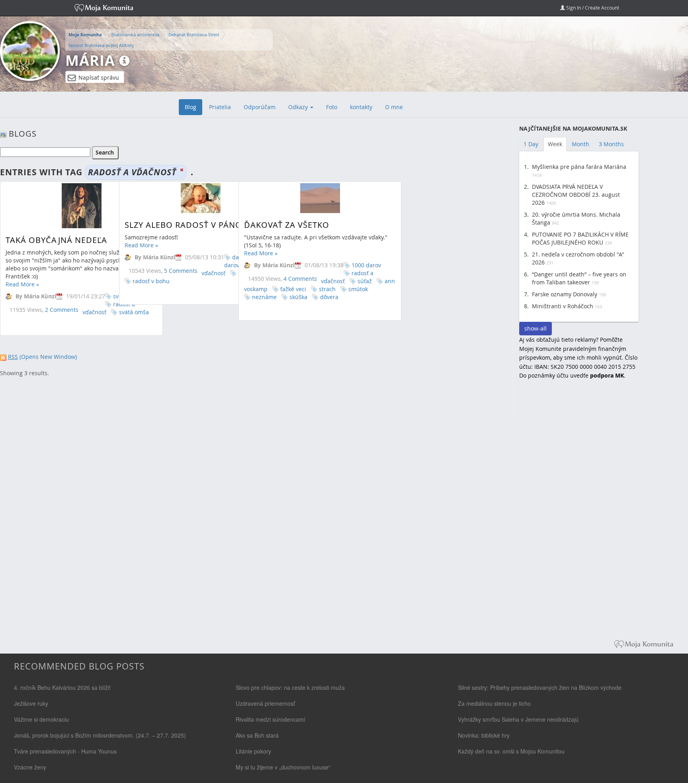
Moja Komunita (85, 34)
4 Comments (300, 278)
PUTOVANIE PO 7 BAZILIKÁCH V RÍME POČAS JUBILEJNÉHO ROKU (580, 238)
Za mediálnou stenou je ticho (494, 703)
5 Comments (180, 270)
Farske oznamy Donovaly (564, 294)
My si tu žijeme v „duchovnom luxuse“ (283, 767)
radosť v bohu (151, 281)
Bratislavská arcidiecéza (135, 34)
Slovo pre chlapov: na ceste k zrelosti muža (290, 687)
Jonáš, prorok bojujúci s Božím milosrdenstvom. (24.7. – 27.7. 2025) (100, 735)
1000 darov (366, 265)
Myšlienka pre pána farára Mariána (579, 166)
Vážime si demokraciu (41, 719)
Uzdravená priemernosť (265, 703)
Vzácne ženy (30, 767)
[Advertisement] (579, 515)
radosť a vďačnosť (108, 308)
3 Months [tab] (611, 144)
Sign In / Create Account (592, 7)
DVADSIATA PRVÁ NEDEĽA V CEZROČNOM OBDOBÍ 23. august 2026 (576, 194)
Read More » (22, 284)
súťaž (365, 281)
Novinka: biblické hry (484, 735)
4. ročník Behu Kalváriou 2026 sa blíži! (62, 687)
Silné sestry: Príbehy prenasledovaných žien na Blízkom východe (540, 687)
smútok (358, 289)
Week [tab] (555, 144)
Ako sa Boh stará (257, 735)
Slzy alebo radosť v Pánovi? (189, 224)
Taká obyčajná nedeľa (56, 240)
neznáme (264, 297)
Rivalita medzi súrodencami (270, 719)
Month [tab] (580, 144)
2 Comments (61, 309)
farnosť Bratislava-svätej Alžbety (101, 45)
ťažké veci (293, 289)
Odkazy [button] (298, 107)
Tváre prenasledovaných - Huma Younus (65, 751)
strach (327, 289)
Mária (90, 60)
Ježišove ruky (31, 703)
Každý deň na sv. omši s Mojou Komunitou (511, 751)
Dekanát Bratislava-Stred (193, 34)
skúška (298, 297)
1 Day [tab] (531, 144)
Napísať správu (98, 77)
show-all (535, 328)
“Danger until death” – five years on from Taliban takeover (579, 278)
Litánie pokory (253, 751)
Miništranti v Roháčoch (562, 306)
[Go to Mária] (30, 51)
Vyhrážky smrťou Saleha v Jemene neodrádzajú (518, 719)
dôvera (329, 297)
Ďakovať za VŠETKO (286, 224)
